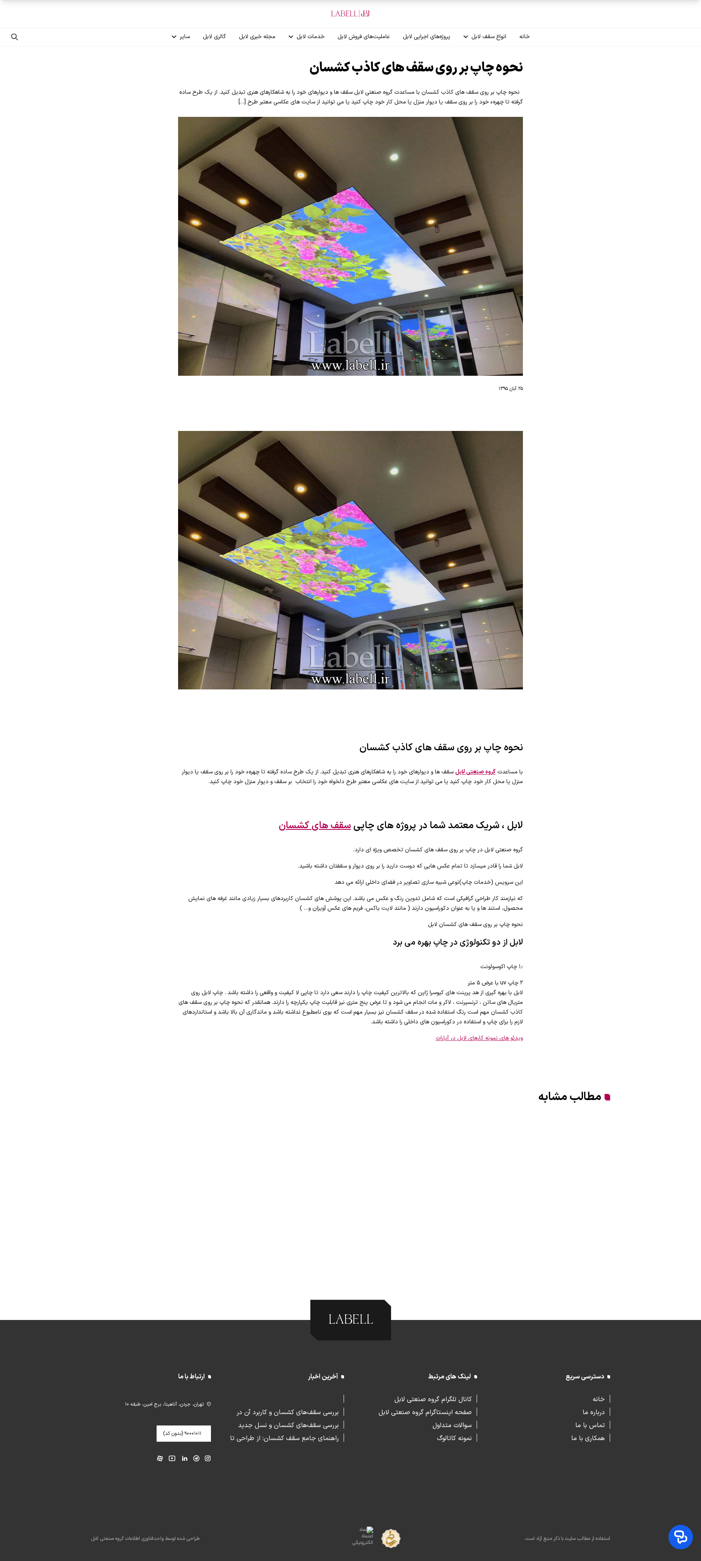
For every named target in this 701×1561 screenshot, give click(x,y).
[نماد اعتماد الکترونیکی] (348, 1539)
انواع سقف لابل (488, 36)
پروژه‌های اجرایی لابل (426, 36)
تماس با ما (590, 1425)
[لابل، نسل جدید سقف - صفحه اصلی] (350, 14)
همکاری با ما (588, 1438)
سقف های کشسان (315, 825)
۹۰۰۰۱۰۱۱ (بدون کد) (182, 1433)
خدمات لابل (311, 36)
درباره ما (594, 1412)
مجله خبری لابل (257, 36)
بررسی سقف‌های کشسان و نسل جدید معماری (288, 1425)
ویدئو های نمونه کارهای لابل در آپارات (479, 1038)
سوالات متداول (452, 1425)
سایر (185, 36)
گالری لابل (214, 36)
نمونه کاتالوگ (454, 1438)
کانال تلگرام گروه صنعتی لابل (433, 1399)
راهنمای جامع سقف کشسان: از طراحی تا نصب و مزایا (284, 1438)
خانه (524, 36)
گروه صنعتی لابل (475, 772)
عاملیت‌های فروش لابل (364, 36)
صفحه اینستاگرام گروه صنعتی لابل (425, 1412)
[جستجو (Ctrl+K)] (14, 37)
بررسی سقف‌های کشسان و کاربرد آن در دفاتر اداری (288, 1412)
